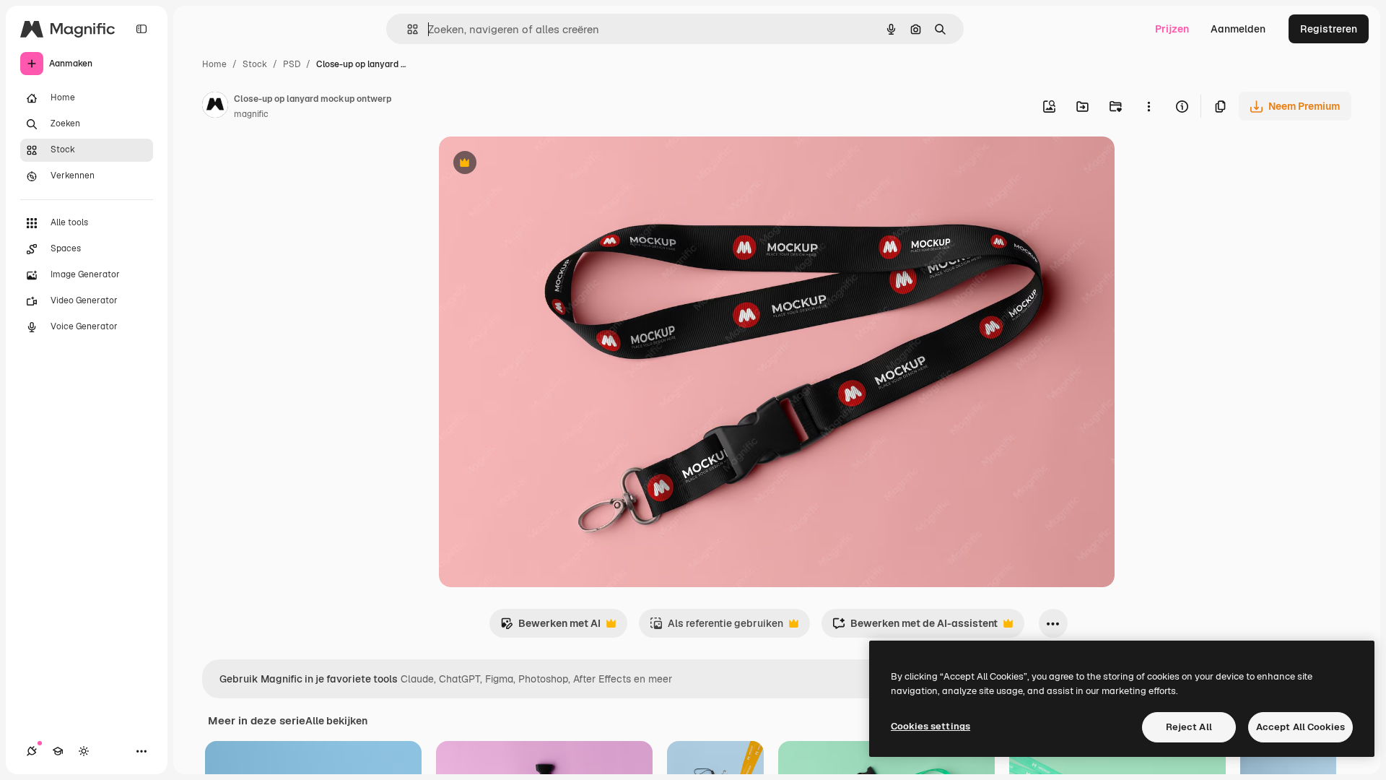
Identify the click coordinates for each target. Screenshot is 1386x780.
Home (214, 64)
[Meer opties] (1148, 106)
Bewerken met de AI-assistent (915, 627)
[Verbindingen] (31, 751)
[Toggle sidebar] (141, 28)
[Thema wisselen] (83, 751)
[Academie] (57, 751)
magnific (251, 114)
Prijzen (1172, 28)
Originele (534, 164)
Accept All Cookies (1300, 727)
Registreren (1328, 28)
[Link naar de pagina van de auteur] (215, 107)
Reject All (1189, 727)
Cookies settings (930, 726)
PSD (291, 64)
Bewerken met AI (550, 627)
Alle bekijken (336, 720)
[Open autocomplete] (407, 29)
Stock (255, 64)
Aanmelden (1238, 28)
